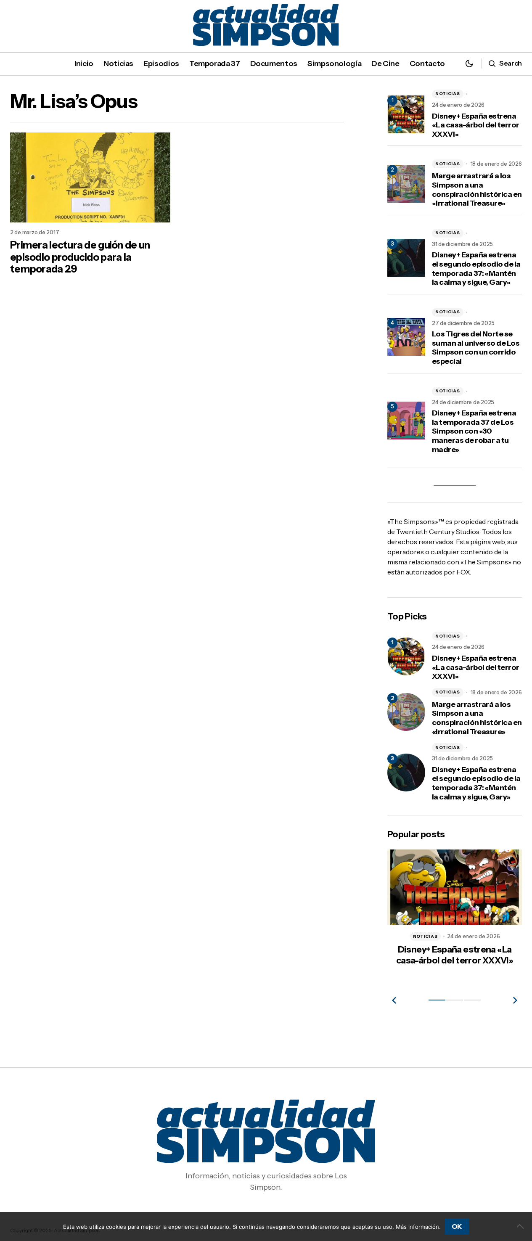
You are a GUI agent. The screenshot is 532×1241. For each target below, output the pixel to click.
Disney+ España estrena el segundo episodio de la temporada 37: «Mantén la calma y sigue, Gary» (476, 269)
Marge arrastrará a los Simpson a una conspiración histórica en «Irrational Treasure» (477, 190)
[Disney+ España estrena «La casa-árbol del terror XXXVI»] (406, 656)
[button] (469, 63)
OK (457, 1226)
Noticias (447, 93)
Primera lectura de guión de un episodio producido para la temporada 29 (80, 257)
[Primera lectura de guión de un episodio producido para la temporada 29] (90, 177)
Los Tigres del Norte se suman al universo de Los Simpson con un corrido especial (475, 348)
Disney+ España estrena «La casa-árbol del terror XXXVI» (475, 125)
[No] (521, 1226)
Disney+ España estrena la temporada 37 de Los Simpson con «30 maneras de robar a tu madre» (474, 431)
